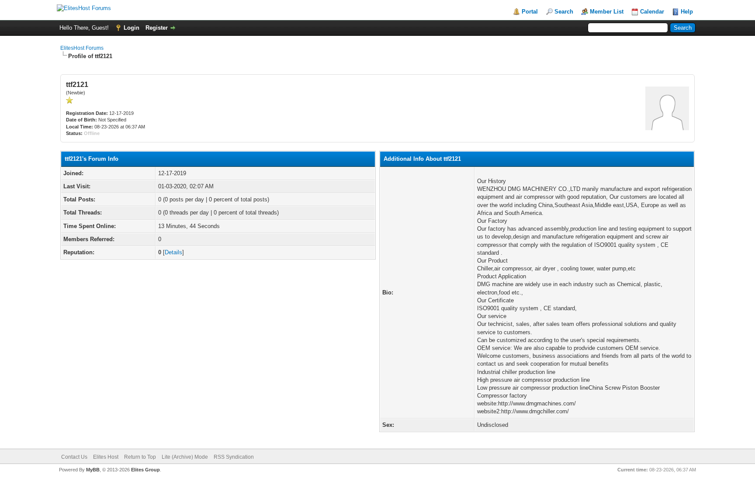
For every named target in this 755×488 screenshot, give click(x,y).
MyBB (93, 469)
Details (173, 252)
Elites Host (105, 457)
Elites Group (145, 469)
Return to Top (140, 457)
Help (687, 11)
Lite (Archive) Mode (185, 457)
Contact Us (74, 457)
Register (156, 27)
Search (563, 11)
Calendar (652, 11)
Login (131, 27)
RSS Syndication (234, 457)
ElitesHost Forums (82, 48)
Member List (606, 11)
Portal (530, 11)
